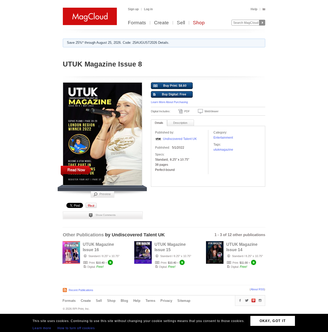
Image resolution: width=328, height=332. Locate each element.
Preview (105, 194)
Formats (137, 22)
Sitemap (183, 301)
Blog (124, 301)
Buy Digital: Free (174, 94)
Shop (199, 22)
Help (254, 9)
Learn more (42, 328)
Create (161, 22)
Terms (150, 301)
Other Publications (83, 234)
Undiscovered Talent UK (180, 139)
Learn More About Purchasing (169, 102)
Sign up (133, 9)
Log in (148, 9)
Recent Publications (81, 290)
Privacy (166, 301)
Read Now (76, 170)
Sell (181, 22)
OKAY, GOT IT (273, 321)
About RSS (257, 289)
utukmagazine (223, 149)
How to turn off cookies (76, 328)
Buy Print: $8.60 (175, 85)
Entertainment (223, 137)
